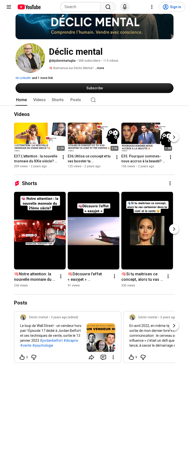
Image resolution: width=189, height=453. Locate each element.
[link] (67, 338)
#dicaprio (70, 340)
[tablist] (94, 100)
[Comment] (103, 357)
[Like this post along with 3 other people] (22, 357)
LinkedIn (25, 78)
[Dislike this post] (34, 357)
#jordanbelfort (51, 340)
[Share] (91, 357)
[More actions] (63, 157)
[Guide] (9, 7)
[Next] (174, 137)
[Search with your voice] (125, 7)
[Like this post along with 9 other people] (131, 357)
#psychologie (42, 345)
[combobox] (81, 7)
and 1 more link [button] (42, 78)
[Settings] (152, 7)
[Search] (108, 7)
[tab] (21, 100)
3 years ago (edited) (64, 317)
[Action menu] (113, 357)
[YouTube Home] (29, 7)
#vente (26, 345)
